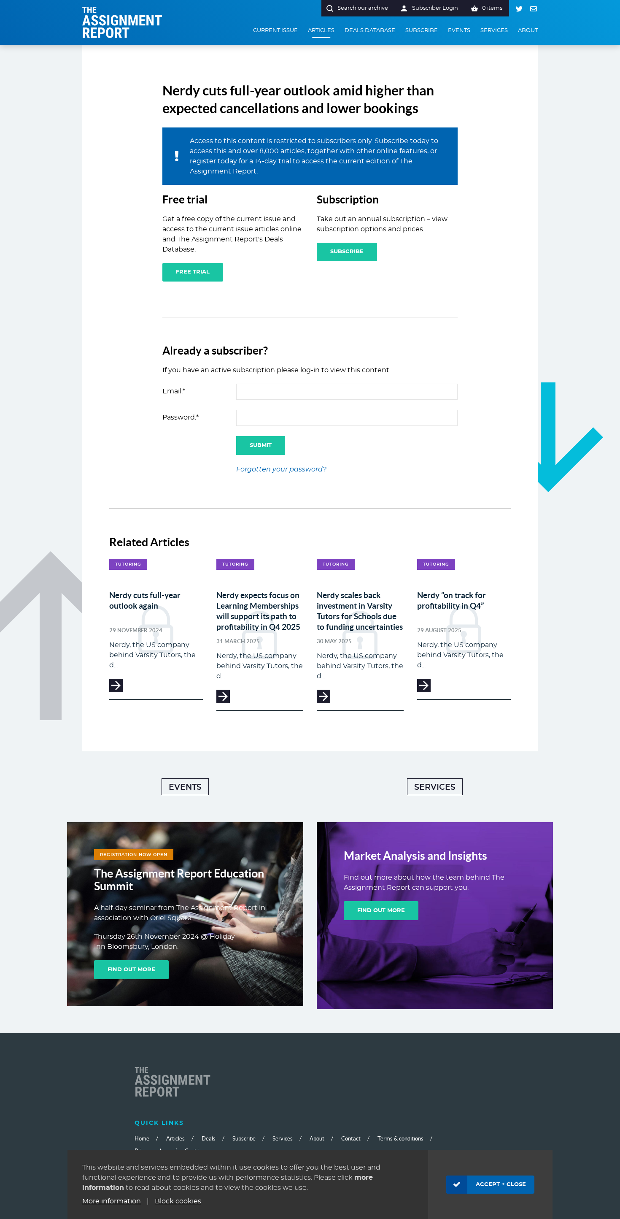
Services (435, 787)
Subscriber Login (435, 8)
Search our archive (362, 8)
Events (185, 787)
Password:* (180, 417)
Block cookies (178, 1201)
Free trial (193, 272)
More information (111, 1201)
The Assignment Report (122, 22)
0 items (492, 8)
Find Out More (131, 969)
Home (142, 1138)
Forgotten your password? (281, 469)
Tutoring (128, 564)
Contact (351, 1138)
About (317, 1138)
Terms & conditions (400, 1138)
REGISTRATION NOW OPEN (133, 855)
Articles (175, 1138)
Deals (209, 1138)
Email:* (173, 391)
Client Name (172, 1082)
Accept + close (501, 1184)
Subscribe (347, 252)
